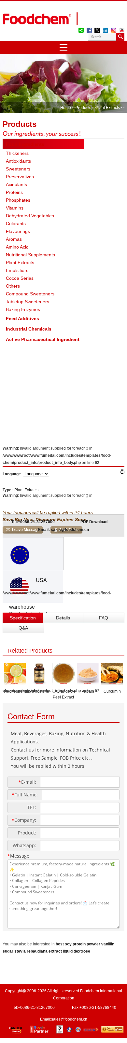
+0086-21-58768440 (97, 1007)
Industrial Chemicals (28, 329)
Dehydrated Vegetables (30, 215)
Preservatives (20, 176)
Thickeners (17, 153)
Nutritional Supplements (30, 254)
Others (13, 286)
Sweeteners (18, 168)
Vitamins (14, 207)
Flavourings (18, 231)
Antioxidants (18, 161)
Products (83, 107)
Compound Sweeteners (30, 293)
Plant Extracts (108, 107)
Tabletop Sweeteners (27, 301)
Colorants (16, 223)
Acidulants (16, 184)
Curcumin (112, 691)
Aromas (14, 239)
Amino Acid (17, 247)
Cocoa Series (20, 278)
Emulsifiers (17, 270)
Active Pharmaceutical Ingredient (42, 339)
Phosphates (18, 200)
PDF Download (93, 522)
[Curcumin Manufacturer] (112, 682)
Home (65, 107)
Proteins (14, 192)
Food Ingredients (25, 144)
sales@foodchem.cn (69, 1019)
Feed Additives (22, 318)
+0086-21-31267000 (36, 1007)
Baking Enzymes (23, 309)
